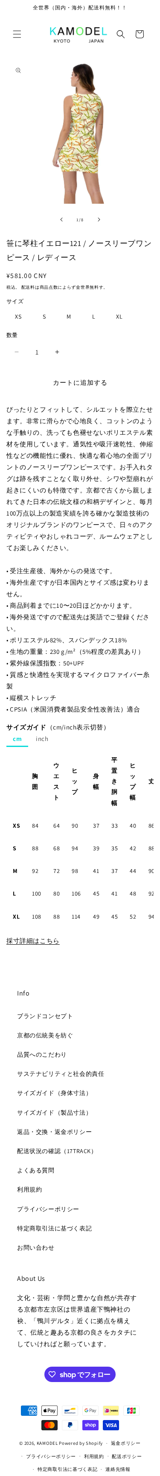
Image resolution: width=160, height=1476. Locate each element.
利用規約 (29, 1189)
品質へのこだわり (42, 1054)
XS (18, 316)
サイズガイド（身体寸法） (54, 1093)
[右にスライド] (99, 219)
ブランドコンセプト (45, 1016)
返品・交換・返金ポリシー (54, 1132)
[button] (17, 34)
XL (119, 316)
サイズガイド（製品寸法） (54, 1112)
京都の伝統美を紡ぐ (45, 1035)
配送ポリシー (127, 1456)
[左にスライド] (61, 219)
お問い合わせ (36, 1247)
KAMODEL (47, 1443)
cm (17, 739)
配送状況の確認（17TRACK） (57, 1151)
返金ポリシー (126, 1443)
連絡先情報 (118, 1469)
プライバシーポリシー (48, 1209)
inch (42, 739)
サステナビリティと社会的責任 (60, 1074)
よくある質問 (36, 1170)
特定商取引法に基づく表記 (54, 1228)
